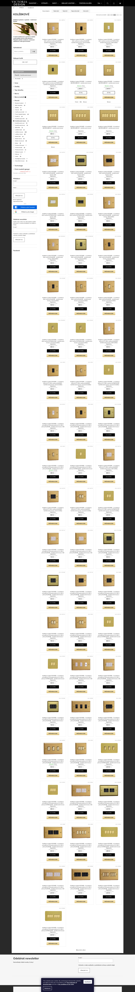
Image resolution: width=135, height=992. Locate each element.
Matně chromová (21, 141)
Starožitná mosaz (21, 161)
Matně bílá (19, 136)
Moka (18, 143)
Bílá (81, 102)
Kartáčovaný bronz (21, 125)
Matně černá (20, 138)
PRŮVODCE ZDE (53, 55)
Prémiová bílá (20, 147)
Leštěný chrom (20, 134)
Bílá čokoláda (20, 105)
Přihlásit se (19, 195)
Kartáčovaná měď (21, 118)
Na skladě (19, 78)
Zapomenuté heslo (18, 201)
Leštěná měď (20, 130)
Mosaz (85, 102)
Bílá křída (19, 127)
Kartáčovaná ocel (21, 123)
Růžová (18, 154)
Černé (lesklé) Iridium (22, 114)
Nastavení (47, 988)
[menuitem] (33, 3)
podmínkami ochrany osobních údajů (105, 965)
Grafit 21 (19, 116)
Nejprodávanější (75, 11)
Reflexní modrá (20, 152)
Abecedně (85, 11)
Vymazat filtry (24, 171)
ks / (25, 62)
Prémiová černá (20, 149)
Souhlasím (88, 982)
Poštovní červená (20, 145)
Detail (81, 92)
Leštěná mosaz (21, 132)
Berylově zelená (20, 103)
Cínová (18, 109)
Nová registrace (17, 199)
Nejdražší (65, 11)
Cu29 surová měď (20, 112)
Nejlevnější (56, 11)
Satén (18, 156)
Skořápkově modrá (21, 158)
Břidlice (18, 107)
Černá (76, 102)
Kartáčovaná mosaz (25, 75)
